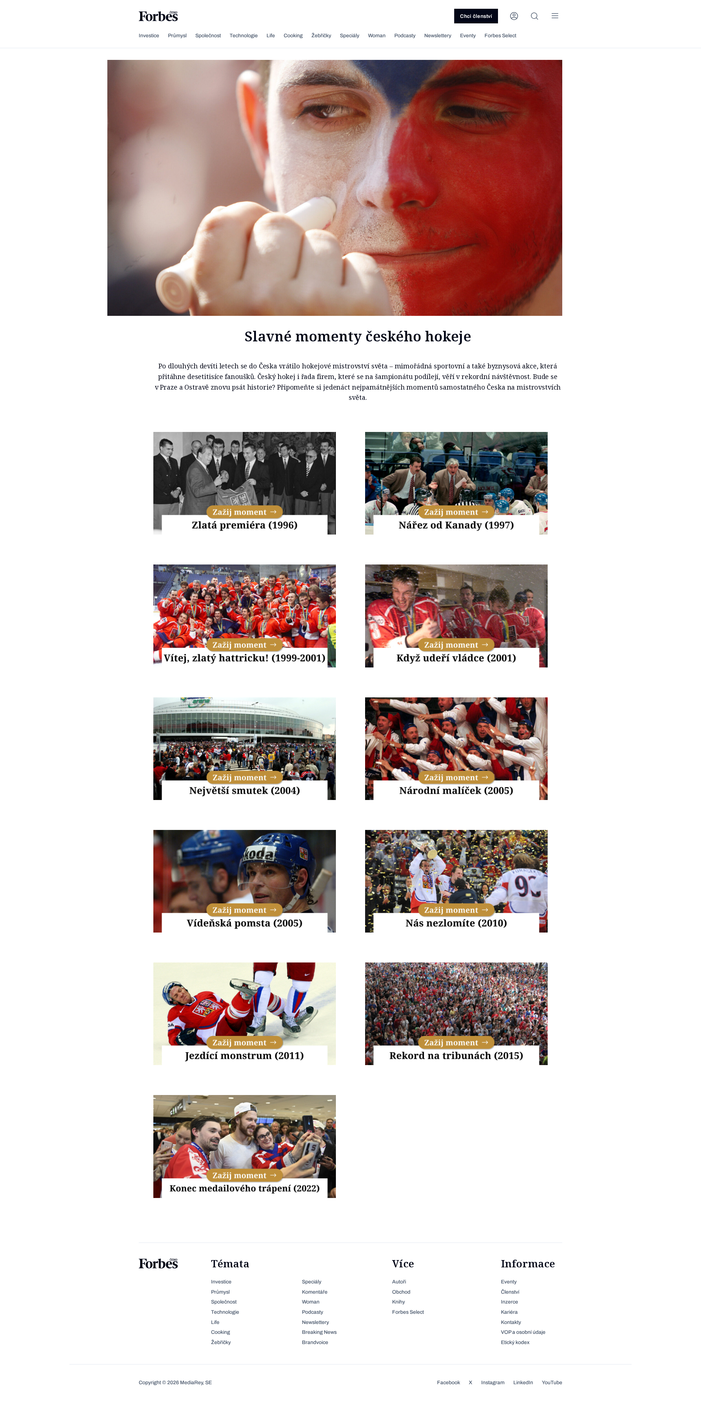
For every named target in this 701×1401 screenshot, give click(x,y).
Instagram (493, 1382)
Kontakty (511, 1322)
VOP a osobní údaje (523, 1332)
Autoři (399, 1282)
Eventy (468, 35)
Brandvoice (315, 1342)
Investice (149, 35)
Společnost (208, 35)
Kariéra (509, 1312)
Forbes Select (500, 35)
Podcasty (404, 35)
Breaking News (319, 1332)
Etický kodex (515, 1342)
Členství (510, 1292)
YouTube (552, 1382)
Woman (377, 35)
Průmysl (177, 35)
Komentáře (314, 1292)
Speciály (349, 35)
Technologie (244, 35)
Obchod (401, 1292)
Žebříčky (321, 35)
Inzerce (509, 1302)
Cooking (293, 35)
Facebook (448, 1382)
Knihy (398, 1302)
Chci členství (476, 16)
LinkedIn (523, 1382)
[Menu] (555, 16)
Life (271, 35)
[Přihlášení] (514, 16)
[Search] (534, 16)
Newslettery (437, 35)
